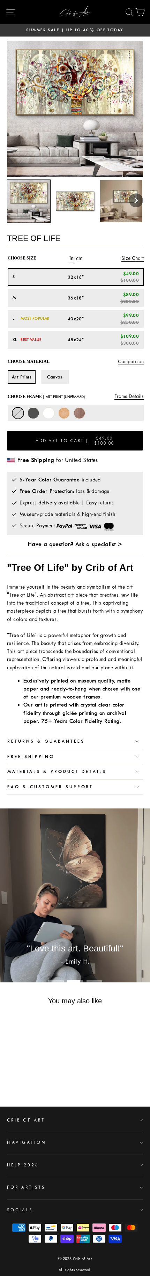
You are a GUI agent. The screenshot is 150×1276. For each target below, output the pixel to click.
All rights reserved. (75, 1270)
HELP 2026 (23, 1165)
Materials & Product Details (56, 771)
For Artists (26, 1187)
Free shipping (30, 756)
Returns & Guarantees (46, 741)
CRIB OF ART (26, 1120)
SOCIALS (20, 1209)
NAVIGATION (26, 1142)
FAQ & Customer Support (50, 786)
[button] (136, 200)
